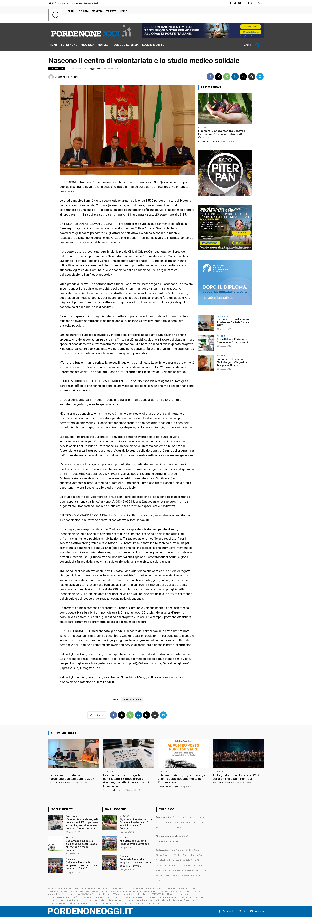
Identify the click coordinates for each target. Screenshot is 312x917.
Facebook (228, 911)
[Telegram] (260, 76)
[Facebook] (230, 3)
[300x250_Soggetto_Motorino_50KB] (225, 249)
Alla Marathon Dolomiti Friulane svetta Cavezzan (134, 842)
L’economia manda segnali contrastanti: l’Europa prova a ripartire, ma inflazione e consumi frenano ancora (126, 780)
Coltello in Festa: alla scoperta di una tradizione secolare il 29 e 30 (81, 865)
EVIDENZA (203, 127)
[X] (235, 3)
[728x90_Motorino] (203, 37)
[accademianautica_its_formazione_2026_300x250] (225, 304)
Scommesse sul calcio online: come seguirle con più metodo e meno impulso (81, 845)
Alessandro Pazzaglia (113, 790)
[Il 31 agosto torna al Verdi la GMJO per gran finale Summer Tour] (238, 753)
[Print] (251, 76)
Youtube (259, 911)
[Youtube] (239, 3)
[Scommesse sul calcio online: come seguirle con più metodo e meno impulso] (55, 843)
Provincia (70, 859)
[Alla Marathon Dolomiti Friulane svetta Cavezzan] (109, 843)
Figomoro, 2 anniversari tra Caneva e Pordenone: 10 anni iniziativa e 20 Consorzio (222, 134)
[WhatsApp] (226, 76)
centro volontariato (132, 699)
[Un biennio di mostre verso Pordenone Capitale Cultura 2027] (206, 323)
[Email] (243, 76)
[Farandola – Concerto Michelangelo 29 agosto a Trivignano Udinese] (206, 363)
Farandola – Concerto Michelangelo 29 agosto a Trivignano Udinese (232, 362)
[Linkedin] (235, 76)
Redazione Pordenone (209, 141)
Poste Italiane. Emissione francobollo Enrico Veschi (232, 341)
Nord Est (221, 336)
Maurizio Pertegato (68, 76)
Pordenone (57, 68)
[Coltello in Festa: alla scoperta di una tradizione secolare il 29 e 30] (55, 865)
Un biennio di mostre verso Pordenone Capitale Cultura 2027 (233, 322)
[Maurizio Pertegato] (51, 77)
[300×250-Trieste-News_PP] (225, 194)
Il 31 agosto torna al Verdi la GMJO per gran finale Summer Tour (236, 776)
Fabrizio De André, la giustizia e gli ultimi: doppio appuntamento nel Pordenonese (181, 778)
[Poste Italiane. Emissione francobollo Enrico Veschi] (206, 343)
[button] (254, 45)
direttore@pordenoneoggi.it (168, 841)
